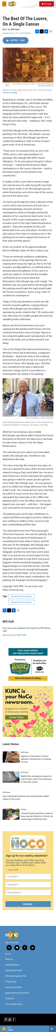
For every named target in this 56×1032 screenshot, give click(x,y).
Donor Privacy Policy (13, 987)
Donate (47, 4)
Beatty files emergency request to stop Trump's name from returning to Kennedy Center (36, 779)
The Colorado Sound (13, 1004)
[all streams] (52, 1028)
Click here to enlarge (10, 93)
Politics (23, 809)
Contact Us (9, 999)
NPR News (25, 752)
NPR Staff (15, 29)
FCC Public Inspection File (15, 976)
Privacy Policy (10, 982)
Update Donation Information (17, 993)
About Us (9, 959)
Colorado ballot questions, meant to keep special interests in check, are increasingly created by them (37, 816)
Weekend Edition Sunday (21, 596)
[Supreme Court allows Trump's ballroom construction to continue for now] (11, 757)
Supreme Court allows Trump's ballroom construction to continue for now (36, 759)
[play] (4, 1028)
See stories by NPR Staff (14, 635)
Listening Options (12, 965)
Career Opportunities (13, 970)
